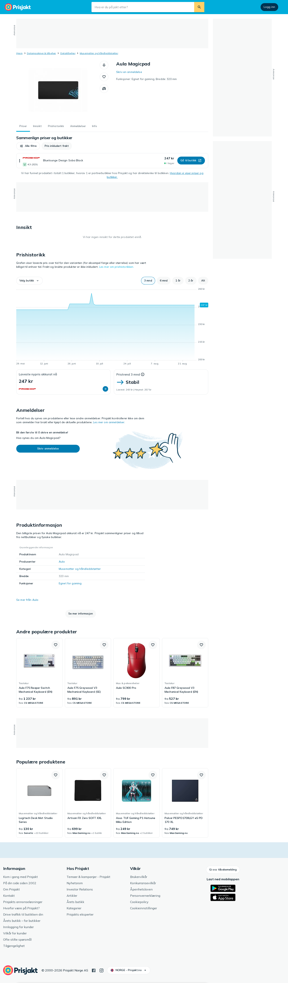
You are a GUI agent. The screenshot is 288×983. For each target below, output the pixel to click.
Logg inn (269, 7)
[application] (112, 327)
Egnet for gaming (70, 583)
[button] (104, 65)
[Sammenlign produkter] (104, 88)
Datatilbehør (67, 53)
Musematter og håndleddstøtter (99, 53)
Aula (62, 561)
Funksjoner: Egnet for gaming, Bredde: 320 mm (146, 79)
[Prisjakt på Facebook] (93, 970)
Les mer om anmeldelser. (109, 422)
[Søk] (199, 7)
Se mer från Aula (27, 600)
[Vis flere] (19, 160)
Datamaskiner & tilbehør (41, 53)
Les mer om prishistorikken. (116, 267)
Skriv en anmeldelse (129, 72)
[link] (39, 672)
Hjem (19, 53)
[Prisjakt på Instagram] (101, 970)
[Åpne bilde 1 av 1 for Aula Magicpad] (58, 90)
